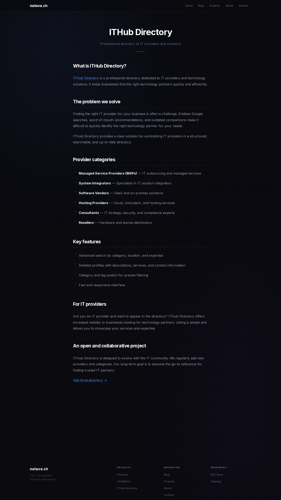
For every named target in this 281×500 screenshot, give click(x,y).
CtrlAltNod (123, 481)
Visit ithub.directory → (90, 380)
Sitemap (216, 481)
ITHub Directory (86, 78)
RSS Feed (217, 474)
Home (189, 5)
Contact (243, 5)
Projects (215, 5)
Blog (201, 5)
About (229, 5)
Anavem (122, 474)
